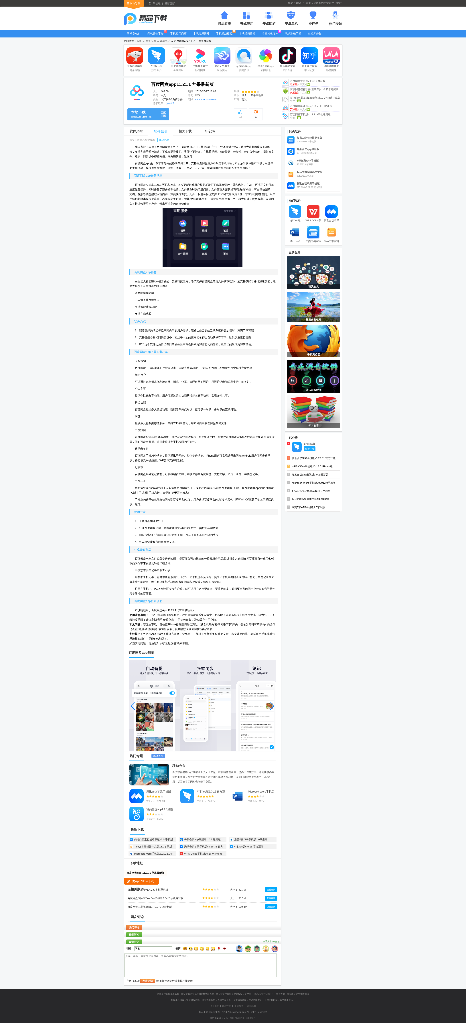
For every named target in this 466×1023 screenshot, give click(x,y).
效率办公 (165, 40)
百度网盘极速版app (311, 106)
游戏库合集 (314, 33)
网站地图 (251, 1006)
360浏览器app (266, 66)
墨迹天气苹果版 (222, 67)
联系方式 (226, 1006)
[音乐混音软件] (313, 376)
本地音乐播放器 (201, 36)
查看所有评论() (271, 941)
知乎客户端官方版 (309, 67)
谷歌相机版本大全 (270, 36)
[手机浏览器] (313, 340)
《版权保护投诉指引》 (264, 994)
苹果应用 (151, 40)
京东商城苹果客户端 (134, 67)
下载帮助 (238, 1006)
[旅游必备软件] (313, 306)
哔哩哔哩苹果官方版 (331, 67)
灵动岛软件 (134, 33)
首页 (139, 40)
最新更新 (170, 3)
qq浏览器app (243, 66)
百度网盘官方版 (307, 80)
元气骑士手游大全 (155, 36)
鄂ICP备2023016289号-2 (242, 1018)
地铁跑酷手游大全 (293, 36)
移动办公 (164, 140)
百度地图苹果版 (178, 67)
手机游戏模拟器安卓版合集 (224, 36)
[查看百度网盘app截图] (136, 90)
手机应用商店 (178, 33)
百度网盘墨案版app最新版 (315, 97)
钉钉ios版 (156, 66)
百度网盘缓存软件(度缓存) (314, 89)
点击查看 (170, 103)
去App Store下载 (143, 881)
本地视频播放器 (247, 36)
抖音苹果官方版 (287, 67)
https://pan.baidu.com (205, 99)
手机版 (157, 3)
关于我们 (214, 1006)
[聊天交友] (313, 272)
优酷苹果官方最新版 (200, 67)
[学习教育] (313, 411)
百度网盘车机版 (310, 114)
